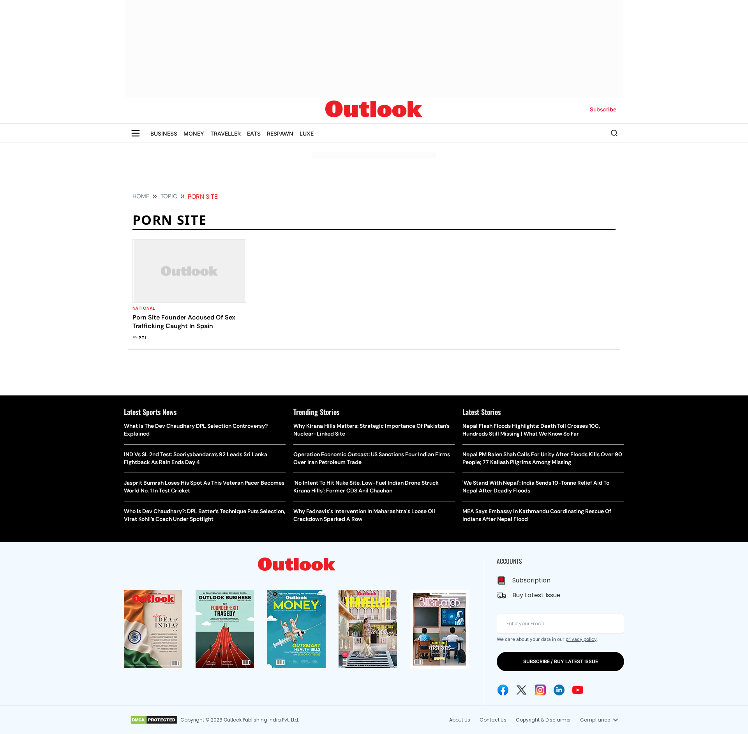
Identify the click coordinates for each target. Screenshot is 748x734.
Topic (169, 196)
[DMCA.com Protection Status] (153, 720)
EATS (254, 133)
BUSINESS (163, 133)
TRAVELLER (225, 133)
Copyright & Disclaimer (543, 719)
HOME (140, 196)
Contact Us (493, 719)
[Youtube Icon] (578, 690)
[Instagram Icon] (540, 690)
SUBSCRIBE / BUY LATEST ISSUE (560, 661)
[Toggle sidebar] (135, 133)
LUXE (307, 133)
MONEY (193, 133)
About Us (459, 719)
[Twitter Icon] (521, 690)
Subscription (531, 580)
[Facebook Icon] (503, 690)
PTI (142, 338)
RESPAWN (280, 133)
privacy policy (581, 639)
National (143, 308)
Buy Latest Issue (536, 595)
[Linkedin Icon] (559, 690)
